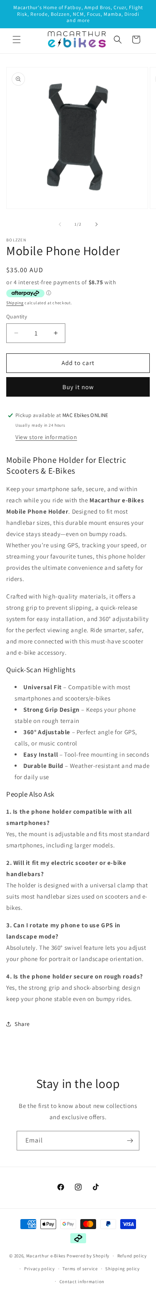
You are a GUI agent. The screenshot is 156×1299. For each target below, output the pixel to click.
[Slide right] (96, 224)
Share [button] (22, 1024)
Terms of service (79, 1269)
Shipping (15, 303)
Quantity (16, 316)
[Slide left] (60, 224)
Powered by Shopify (88, 1256)
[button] (16, 39)
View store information (46, 437)
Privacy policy (39, 1269)
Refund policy (132, 1256)
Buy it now (78, 387)
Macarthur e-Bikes (46, 1256)
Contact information (81, 1281)
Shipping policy (122, 1269)
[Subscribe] (130, 1140)
